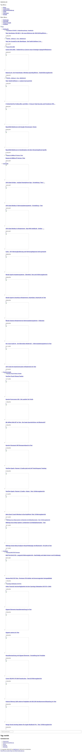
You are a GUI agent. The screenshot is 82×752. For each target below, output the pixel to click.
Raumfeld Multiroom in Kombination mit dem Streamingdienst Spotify (26, 150)
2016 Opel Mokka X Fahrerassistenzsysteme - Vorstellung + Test (24, 205)
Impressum (6, 13)
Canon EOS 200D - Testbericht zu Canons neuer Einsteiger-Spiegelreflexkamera (28, 49)
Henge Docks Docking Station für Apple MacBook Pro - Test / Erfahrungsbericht (29, 724)
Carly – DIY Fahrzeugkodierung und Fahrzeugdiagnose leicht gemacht (26, 251)
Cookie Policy (6, 9)
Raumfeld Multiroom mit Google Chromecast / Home (21, 127)
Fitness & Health (7, 22)
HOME (4, 11)
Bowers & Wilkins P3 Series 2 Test (15, 158)
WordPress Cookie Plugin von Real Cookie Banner (12, 750)
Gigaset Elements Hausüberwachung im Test (18, 609)
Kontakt (5, 14)
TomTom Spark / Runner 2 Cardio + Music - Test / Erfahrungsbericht (25, 491)
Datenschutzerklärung (8, 10)
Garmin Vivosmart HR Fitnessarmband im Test (19, 445)
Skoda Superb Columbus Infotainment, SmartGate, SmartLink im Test (26, 297)
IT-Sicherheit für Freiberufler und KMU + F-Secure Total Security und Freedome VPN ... (30, 104)
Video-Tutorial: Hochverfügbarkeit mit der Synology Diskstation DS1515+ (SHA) (28, 586)
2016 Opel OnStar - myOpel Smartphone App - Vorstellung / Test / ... (25, 182)
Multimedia (6, 20)
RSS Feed (5, 747)
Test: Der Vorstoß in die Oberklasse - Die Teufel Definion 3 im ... (24, 41)
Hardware (5, 24)
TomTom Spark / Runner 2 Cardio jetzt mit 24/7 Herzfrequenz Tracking (26, 468)
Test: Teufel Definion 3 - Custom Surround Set (19, 81)
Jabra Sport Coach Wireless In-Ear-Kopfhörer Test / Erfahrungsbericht (26, 514)
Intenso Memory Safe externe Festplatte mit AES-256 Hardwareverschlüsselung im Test (31, 701)
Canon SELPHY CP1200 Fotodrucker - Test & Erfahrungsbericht (24, 678)
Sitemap (5, 745)
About (4, 7)
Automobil (5, 21)
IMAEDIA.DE (16, 749)
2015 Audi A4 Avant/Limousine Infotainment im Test (21, 366)
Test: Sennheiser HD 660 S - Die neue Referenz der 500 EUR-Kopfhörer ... (26, 33)
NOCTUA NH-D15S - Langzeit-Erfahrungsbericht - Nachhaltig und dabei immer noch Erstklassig (33, 555)
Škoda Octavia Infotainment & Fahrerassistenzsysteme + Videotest (25, 320)
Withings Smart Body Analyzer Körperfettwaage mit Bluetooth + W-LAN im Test (29, 545)
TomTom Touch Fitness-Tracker (14, 376)
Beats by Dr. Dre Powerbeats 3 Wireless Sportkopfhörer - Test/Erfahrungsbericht (29, 72)
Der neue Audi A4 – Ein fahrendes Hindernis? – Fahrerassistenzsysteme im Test (28, 343)
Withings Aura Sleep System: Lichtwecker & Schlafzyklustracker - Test (25, 522)
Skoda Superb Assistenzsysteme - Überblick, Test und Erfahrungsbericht (26, 274)
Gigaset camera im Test (12, 632)
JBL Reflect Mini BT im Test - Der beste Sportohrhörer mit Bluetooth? (25, 422)
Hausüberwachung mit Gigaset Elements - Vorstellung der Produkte (25, 655)
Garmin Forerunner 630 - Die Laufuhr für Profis (19, 399)
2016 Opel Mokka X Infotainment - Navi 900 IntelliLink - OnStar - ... (25, 228)
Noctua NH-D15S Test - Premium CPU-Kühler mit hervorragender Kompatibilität (29, 578)
